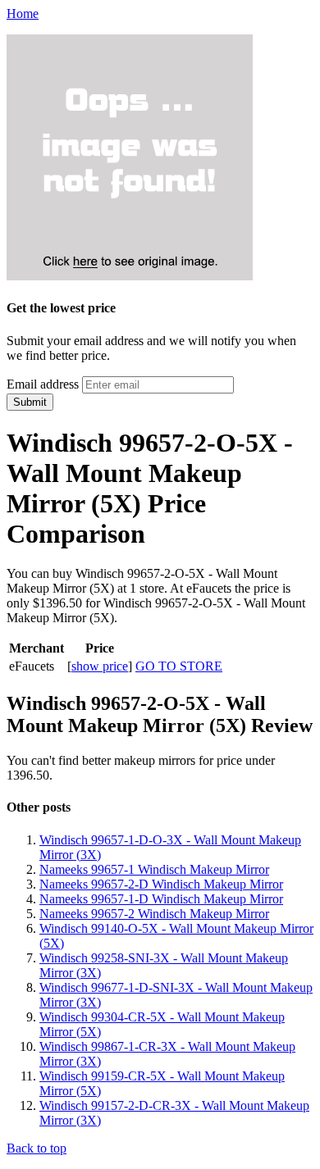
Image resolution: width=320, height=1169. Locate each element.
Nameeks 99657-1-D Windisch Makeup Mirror (161, 899)
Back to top (36, 1148)
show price (99, 666)
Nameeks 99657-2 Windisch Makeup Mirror (154, 914)
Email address (43, 384)
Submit (30, 402)
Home (23, 13)
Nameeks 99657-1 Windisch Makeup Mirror (154, 869)
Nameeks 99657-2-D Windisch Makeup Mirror (161, 884)
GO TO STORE (178, 666)
